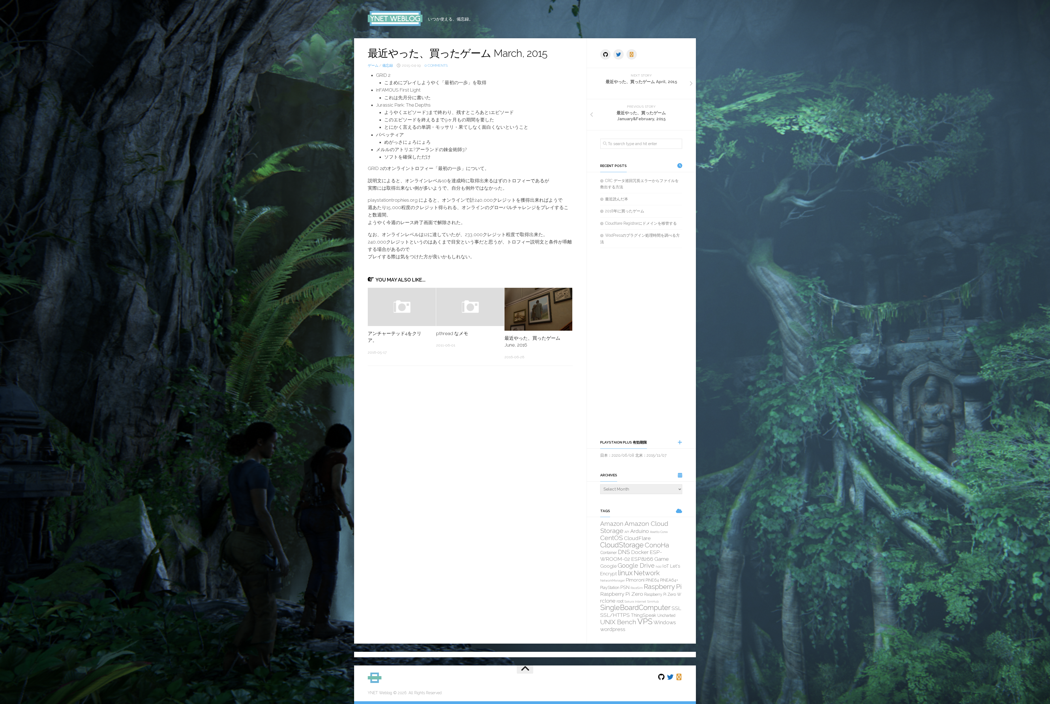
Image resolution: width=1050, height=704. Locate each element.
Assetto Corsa (659, 531)
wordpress (612, 629)
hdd (658, 566)
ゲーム (373, 65)
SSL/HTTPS (615, 615)
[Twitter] (618, 54)
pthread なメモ (452, 333)
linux (625, 573)
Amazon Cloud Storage (634, 527)
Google (608, 566)
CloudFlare (637, 538)
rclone (608, 601)
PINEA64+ (669, 580)
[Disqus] (470, 445)
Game (661, 559)
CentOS (611, 537)
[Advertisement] (641, 344)
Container (608, 552)
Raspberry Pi (663, 587)
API (627, 531)
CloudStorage (622, 545)
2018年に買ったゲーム (624, 211)
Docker (640, 552)
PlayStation (609, 587)
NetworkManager (612, 580)
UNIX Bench (618, 622)
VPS (644, 621)
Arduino (639, 531)
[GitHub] (605, 54)
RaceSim (637, 587)
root (620, 601)
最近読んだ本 (616, 199)
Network (647, 573)
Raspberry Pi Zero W (662, 594)
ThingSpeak (643, 615)
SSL (676, 608)
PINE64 (652, 580)
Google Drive (636, 565)
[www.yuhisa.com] (631, 54)
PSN (624, 587)
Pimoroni (635, 580)
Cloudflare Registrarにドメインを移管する (641, 223)
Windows (665, 622)
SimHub (653, 601)
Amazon (611, 523)
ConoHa (657, 545)
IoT (666, 566)
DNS (624, 551)
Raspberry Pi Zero (621, 594)
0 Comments (436, 65)
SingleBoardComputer (635, 607)
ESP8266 (642, 559)
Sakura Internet (635, 601)
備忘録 (387, 65)
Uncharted (666, 615)
